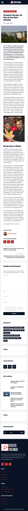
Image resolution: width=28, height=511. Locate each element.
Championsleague (18, 327)
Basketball (4, 499)
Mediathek (4, 477)
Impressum (4, 474)
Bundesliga (7, 327)
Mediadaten (4, 479)
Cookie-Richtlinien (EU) (7, 491)
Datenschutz (4, 487)
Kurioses (6, 332)
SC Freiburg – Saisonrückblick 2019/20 (17, 387)
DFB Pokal (16, 330)
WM (5, 340)
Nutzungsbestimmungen (8, 489)
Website (5, 302)
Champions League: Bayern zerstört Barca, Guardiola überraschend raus (17, 405)
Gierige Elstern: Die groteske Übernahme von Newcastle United (17, 399)
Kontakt (3, 472)
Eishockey (3, 501)
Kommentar (6, 274)
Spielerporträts (8, 338)
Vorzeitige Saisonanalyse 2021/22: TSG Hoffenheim (16, 393)
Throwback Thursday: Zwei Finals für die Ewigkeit (18, 381)
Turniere (17, 338)
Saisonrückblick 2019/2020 (11, 335)
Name (4, 291)
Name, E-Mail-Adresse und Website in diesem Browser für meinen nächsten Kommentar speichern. (14, 309)
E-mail (5, 296)
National (13, 11)
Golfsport (3, 504)
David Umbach (12, 233)
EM (22, 330)
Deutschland (7, 330)
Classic (6, 11)
